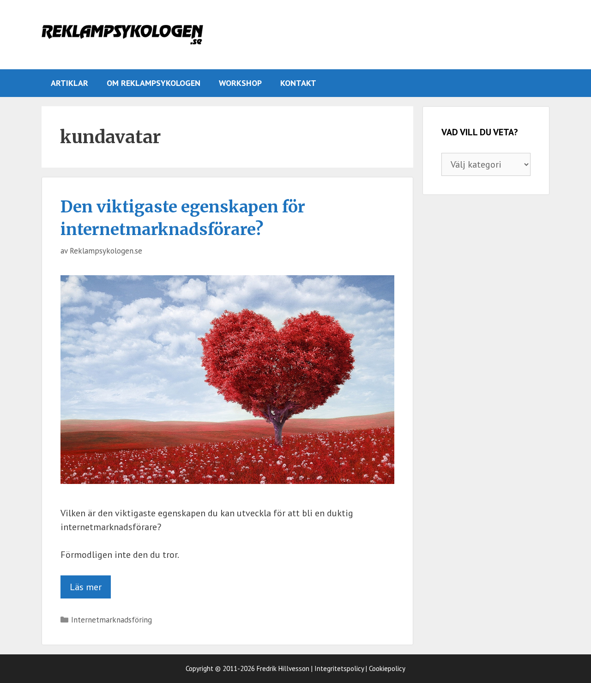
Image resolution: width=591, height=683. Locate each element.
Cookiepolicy (387, 668)
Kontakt (298, 83)
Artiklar (69, 83)
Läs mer (86, 587)
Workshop (240, 83)
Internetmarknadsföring (111, 620)
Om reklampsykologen (153, 83)
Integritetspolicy (339, 668)
